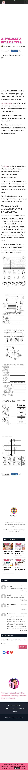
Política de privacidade (15, 705)
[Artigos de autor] (14, 510)
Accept (17, 768)
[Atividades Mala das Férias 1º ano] (8, 546)
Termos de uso (10, 708)
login (12, 639)
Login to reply (24, 590)
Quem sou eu (20, 708)
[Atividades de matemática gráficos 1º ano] (8, 562)
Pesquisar (3, 643)
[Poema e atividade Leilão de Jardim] (20, 562)
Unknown (9, 586)
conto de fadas (7, 103)
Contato (14, 711)
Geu (8, 595)
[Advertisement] (14, 21)
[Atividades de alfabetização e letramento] (20, 546)
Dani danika (10, 604)
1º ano (6, 543)
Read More (23, 768)
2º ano (6, 166)
